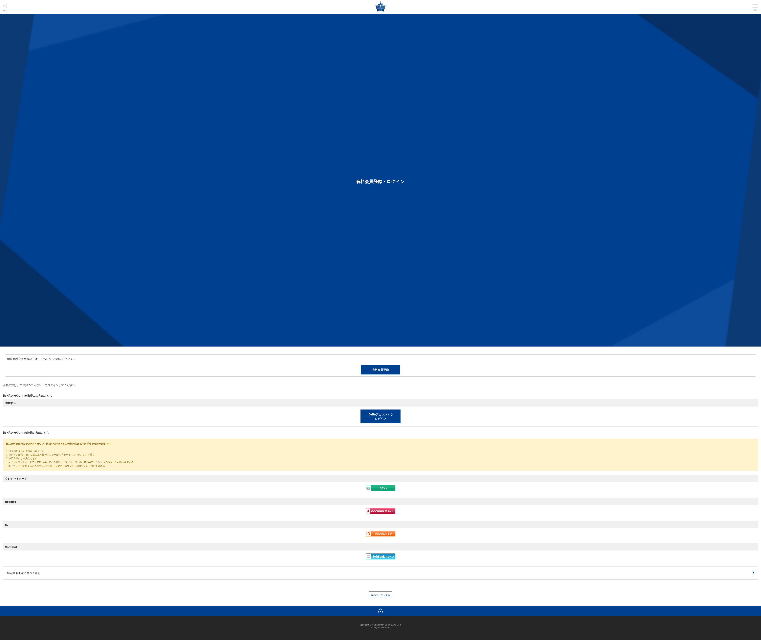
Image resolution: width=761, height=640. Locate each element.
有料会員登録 (380, 369)
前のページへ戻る (380, 594)
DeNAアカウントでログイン (380, 416)
